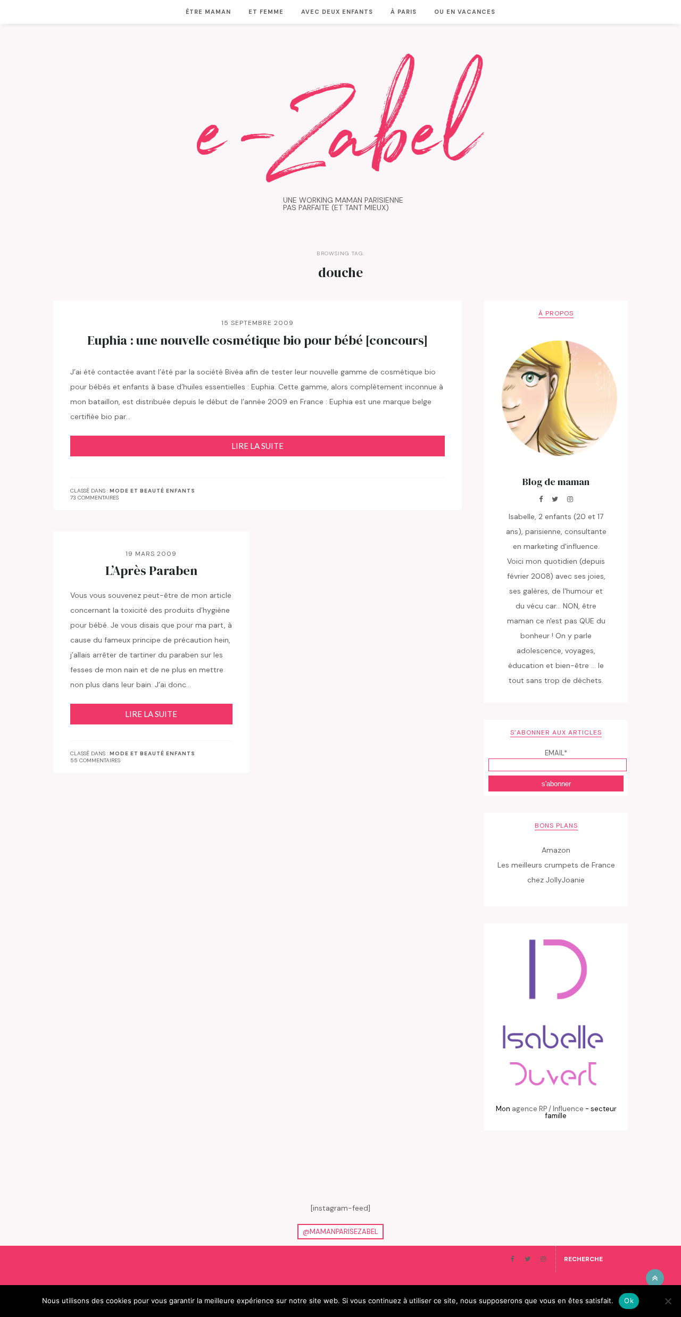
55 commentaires (95, 760)
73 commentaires (94, 497)
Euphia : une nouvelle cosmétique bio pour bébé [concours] (257, 340)
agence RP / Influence (548, 1108)
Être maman (208, 11)
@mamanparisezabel (340, 1231)
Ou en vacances (464, 11)
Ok (629, 1300)
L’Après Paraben (151, 570)
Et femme (266, 11)
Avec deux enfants (337, 11)
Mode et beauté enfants (152, 491)
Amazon (556, 850)
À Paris (404, 11)
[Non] (667, 1301)
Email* (556, 752)
